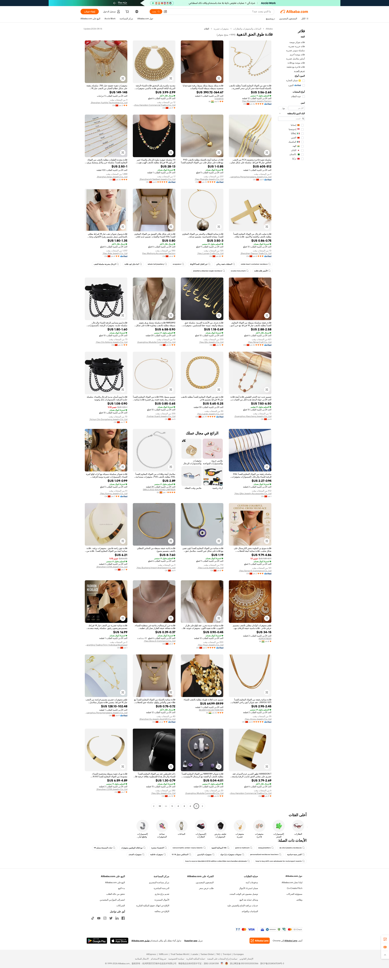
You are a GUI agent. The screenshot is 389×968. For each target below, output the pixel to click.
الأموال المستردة (162, 900)
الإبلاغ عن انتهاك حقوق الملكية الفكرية (152, 905)
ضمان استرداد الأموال (248, 888)
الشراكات (120, 905)
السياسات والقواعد (250, 911)
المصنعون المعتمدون (205, 882)
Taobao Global (207, 954)
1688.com (163, 954)
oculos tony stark (238, 271)
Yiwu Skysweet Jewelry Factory (256, 101)
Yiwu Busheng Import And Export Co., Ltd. (155, 567)
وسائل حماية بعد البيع (249, 900)
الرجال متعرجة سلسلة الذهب (105, 264)
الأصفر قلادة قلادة (261, 271)
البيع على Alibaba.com (115, 882)
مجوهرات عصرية (221, 29)
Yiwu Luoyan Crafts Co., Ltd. (210, 253)
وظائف (299, 900)
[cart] (127, 12)
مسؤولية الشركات (294, 894)
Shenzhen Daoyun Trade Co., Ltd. (255, 253)
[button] (165, 11)
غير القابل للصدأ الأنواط (198, 264)
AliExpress (151, 954)
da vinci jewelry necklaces (290, 848)
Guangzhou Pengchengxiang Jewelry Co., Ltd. (250, 177)
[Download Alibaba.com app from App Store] (119, 941)
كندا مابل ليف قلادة (132, 264)
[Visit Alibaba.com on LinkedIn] (117, 918)
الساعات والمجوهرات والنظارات (247, 29)
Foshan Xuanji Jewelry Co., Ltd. (160, 416)
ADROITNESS (265, 638)
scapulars (177, 264)
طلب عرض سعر (206, 888)
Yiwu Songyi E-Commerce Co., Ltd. (255, 570)
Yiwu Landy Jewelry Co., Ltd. (210, 414)
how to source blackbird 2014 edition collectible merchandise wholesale (216, 861)
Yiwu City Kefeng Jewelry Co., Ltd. (111, 342)
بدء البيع (121, 888)
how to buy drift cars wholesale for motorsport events (279, 861)
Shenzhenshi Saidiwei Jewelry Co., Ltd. (157, 179)
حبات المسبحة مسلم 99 (103, 848)
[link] (385, 939)
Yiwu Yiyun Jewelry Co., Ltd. (210, 645)
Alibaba (269, 29)
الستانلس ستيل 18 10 (180, 854)
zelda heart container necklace (254, 264)
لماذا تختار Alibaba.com (292, 882)
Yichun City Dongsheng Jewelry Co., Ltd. (108, 419)
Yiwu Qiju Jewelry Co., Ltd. (211, 342)
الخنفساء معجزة (157, 848)
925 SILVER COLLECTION (211, 710)
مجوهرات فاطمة (156, 854)
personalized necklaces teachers (264, 854)
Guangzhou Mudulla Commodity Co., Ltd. (156, 342)
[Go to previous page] (202, 806)
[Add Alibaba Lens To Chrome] (260, 941)
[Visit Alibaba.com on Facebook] (123, 918)
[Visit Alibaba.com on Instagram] (105, 918)
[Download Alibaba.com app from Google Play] (97, 941)
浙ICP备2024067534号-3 (272, 963)
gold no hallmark (242, 848)
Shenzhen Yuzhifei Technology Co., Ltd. (109, 102)
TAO (218, 954)
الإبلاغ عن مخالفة (162, 911)
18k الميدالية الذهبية (219, 848)
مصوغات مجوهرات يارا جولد (230, 854)
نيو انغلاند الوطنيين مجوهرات (132, 848)
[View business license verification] (221, 963)
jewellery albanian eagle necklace (207, 271)
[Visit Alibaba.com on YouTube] (99, 918)
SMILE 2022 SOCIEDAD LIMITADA (159, 489)
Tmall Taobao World (179, 954)
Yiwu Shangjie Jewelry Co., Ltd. (209, 179)
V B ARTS (219, 98)
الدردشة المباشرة (161, 888)
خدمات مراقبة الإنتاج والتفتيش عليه (242, 905)
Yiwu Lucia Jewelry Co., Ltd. (210, 567)
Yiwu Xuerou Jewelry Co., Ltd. (113, 493)
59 (160, 806)
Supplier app (190, 940)
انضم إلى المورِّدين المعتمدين (112, 900)
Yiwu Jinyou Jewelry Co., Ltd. (257, 719)
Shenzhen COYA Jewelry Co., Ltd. (111, 567)
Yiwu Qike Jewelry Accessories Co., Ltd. (252, 493)
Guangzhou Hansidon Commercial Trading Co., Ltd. (154, 105)
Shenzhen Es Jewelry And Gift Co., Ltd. (157, 719)
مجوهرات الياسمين (204, 854)
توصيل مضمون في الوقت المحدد (243, 894)
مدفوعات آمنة (252, 882)
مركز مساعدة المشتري (159, 882)
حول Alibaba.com (294, 876)
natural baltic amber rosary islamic (188, 848)
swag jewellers (264, 848)
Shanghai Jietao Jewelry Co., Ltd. (112, 177)
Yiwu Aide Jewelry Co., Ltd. (114, 253)
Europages (239, 954)
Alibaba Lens (290, 940)
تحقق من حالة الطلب (115, 894)
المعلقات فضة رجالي (224, 264)
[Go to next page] (154, 806)
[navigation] (291, 418)
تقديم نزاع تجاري (162, 894)
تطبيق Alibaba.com (140, 940)
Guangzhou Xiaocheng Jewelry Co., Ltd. (252, 416)
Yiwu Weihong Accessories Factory (158, 253)
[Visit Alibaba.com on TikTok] (93, 918)
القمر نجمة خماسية (294, 854)
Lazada (194, 954)
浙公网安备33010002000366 (244, 963)
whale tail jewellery (156, 264)
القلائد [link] (206, 29)
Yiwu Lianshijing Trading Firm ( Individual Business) (106, 645)
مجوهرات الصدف (135, 854)
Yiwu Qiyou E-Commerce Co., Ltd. (159, 641)
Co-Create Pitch (294, 888)
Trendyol (227, 954)
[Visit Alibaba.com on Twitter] (111, 918)
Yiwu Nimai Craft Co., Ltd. (259, 342)
